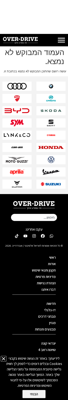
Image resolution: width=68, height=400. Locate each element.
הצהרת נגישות (46, 283)
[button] (3, 358)
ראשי (52, 257)
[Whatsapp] (51, 236)
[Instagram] (34, 236)
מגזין (52, 322)
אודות (52, 263)
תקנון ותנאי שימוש (44, 270)
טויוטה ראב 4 (47, 349)
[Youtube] (25, 236)
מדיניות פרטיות (46, 276)
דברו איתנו (49, 289)
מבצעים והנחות (45, 329)
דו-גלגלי (50, 309)
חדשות (51, 303)
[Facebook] (43, 236)
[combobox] (34, 217)
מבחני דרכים (47, 316)
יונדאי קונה (48, 343)
